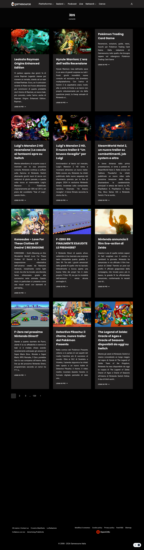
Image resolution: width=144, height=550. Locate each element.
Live (81, 3)
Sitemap (128, 528)
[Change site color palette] (137, 545)
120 (34, 396)
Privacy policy (109, 528)
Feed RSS (119, 528)
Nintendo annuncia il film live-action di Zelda (113, 243)
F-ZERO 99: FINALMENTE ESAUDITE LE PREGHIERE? (71, 243)
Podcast (72, 3)
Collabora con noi (18, 532)
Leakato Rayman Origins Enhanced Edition (26, 63)
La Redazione (52, 528)
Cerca (102, 3)
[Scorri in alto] (137, 541)
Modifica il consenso (82, 528)
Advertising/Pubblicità (35, 532)
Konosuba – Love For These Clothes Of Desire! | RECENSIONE (29, 243)
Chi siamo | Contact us (20, 528)
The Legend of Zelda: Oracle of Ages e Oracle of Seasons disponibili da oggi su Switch (113, 340)
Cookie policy (97, 528)
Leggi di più (20, 107)
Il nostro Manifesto (38, 528)
